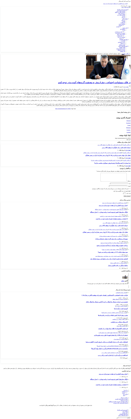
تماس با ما (125, 394)
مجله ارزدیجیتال (124, 397)
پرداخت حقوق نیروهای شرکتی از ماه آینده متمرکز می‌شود (112, 245)
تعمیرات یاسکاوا (121, 50)
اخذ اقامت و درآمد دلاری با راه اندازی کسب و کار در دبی (113, 355)
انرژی (123, 30)
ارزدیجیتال (122, 43)
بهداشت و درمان (121, 37)
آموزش (118, 26)
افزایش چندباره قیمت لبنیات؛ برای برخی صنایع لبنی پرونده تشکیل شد (109, 259)
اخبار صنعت (125, 27)
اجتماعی (120, 25)
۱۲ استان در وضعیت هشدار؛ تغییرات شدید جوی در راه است (112, 219)
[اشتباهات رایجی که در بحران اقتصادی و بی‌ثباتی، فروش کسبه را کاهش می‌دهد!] (121, 339)
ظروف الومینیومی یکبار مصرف (120, 403)
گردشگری (122, 22)
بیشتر (122, 281)
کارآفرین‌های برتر (121, 14)
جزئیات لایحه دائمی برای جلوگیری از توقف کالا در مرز (116, 147)
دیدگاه (128, 181)
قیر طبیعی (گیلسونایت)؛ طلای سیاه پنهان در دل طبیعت (113, 328)
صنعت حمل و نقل (121, 34)
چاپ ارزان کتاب (124, 400)
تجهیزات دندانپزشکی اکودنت (121, 399)
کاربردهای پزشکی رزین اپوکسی (119, 322)
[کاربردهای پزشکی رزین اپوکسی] (120, 319)
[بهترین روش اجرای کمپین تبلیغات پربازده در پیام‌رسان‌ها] (115, 312)
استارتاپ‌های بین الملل (120, 12)
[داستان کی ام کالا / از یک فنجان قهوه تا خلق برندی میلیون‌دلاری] (113, 332)
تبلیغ (124, 395)
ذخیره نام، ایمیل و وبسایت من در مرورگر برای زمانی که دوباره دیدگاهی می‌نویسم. (110, 188)
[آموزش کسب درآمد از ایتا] (121, 306)
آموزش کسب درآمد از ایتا (121, 308)
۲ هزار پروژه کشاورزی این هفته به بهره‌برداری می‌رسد (115, 3)
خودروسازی (119, 35)
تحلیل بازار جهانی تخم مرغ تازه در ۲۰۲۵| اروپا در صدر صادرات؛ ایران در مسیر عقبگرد (107, 155)
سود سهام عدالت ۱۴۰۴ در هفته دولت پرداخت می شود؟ (113, 252)
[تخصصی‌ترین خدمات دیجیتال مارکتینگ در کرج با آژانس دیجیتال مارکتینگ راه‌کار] (120, 299)
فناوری (123, 21)
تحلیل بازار (125, 86)
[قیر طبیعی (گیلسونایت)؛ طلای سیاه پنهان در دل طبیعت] (122, 326)
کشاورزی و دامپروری (120, 33)
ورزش (120, 38)
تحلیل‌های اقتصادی (123, 39)
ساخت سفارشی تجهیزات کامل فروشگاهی (118, 401)
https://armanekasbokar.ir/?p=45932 (63, 108)
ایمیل (128, 186)
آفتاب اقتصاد (122, 47)
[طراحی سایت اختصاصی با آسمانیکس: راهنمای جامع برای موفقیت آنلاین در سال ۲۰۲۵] (122, 292)
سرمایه (123, 17)
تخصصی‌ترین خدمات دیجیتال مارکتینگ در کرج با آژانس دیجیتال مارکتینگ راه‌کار (107, 302)
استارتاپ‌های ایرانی (120, 11)
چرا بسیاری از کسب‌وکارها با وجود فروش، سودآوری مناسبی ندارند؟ (112, 163)
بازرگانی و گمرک (126, 53)
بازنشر (123, 392)
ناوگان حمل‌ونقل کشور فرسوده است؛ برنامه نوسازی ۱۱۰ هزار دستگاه (109, 212)
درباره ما (126, 390)
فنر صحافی (122, 51)
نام (129, 183)
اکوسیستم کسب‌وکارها (122, 9)
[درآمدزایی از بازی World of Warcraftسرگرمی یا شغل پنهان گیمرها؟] (112, 346)
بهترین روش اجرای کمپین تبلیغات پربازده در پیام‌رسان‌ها (113, 315)
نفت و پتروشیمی (118, 31)
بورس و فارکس (121, 42)
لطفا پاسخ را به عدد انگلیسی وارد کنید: (121, 191)
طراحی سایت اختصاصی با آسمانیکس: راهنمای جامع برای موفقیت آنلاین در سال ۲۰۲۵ (105, 295)
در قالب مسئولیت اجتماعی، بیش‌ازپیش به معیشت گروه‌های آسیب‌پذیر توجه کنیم (94, 82)
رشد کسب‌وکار (121, 13)
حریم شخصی (125, 391)
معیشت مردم (122, 24)
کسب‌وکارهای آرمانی (123, 46)
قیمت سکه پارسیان (120, 48)
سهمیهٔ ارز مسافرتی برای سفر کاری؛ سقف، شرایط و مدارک (111, 239)
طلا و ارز (123, 40)
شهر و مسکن (122, 44)
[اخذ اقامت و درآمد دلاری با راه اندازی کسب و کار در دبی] (114, 352)
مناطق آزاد (122, 29)
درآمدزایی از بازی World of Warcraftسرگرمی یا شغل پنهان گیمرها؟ (109, 348)
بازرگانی (123, 20)
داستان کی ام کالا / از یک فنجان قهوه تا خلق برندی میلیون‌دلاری (111, 335)
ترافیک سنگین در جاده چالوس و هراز (118, 265)
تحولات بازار (125, 18)
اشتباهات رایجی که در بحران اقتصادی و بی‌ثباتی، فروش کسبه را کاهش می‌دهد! (107, 342)
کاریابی (123, 16)
